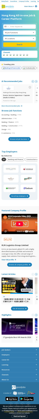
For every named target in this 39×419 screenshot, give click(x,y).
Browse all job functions (19, 139)
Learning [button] (5, 365)
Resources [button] (6, 370)
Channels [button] (5, 375)
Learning (33, 1)
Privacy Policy (9, 410)
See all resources (19, 309)
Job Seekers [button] (6, 350)
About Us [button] (5, 380)
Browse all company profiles (18, 265)
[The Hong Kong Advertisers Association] (19, 393)
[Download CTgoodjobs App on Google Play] (27, 399)
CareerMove (13, 1)
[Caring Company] (31, 393)
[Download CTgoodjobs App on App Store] (11, 399)
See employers (18, 196)
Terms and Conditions (25, 410)
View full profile (8, 260)
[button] (22, 26)
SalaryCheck (4, 1)
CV (4, 296)
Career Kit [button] (5, 360)
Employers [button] (6, 355)
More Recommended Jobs (11, 106)
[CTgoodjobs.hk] (18, 387)
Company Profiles (24, 1)
